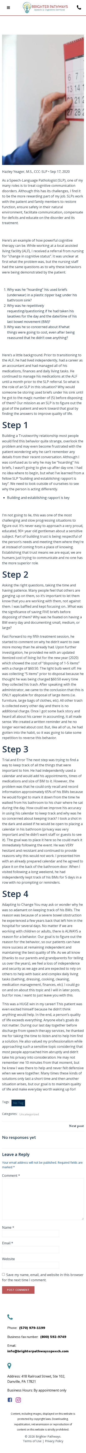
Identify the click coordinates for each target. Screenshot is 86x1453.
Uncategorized (29, 1114)
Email (7, 1243)
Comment (11, 1175)
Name (8, 1227)
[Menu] (8, 8)
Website (8, 1259)
